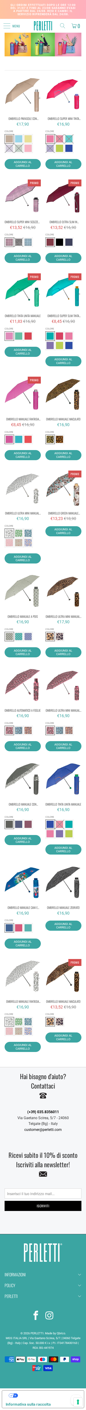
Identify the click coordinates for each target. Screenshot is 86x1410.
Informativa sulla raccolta (28, 1404)
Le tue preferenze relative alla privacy (47, 1395)
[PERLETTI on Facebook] (36, 1316)
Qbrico (61, 1333)
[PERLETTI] (43, 26)
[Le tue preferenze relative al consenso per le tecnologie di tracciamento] (78, 1402)
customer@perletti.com (43, 1129)
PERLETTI (37, 1333)
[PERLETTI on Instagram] (49, 1316)
